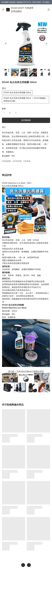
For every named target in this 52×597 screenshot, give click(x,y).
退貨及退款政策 (28, 587)
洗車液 (27, 161)
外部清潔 (18, 161)
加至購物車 (26, 120)
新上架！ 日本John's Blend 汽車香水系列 (26, 371)
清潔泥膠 (7, 161)
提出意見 (26, 592)
